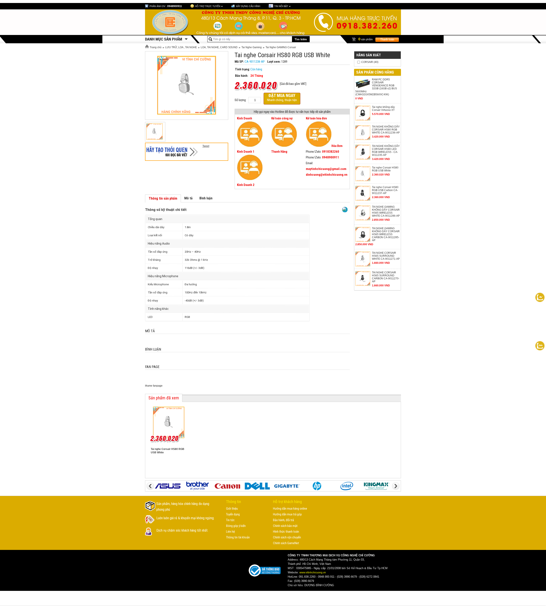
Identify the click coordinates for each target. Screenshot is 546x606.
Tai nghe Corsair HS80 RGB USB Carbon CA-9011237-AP (385, 190)
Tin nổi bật (281, 6)
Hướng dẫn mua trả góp (287, 514)
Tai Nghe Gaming (251, 47)
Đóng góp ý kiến (236, 526)
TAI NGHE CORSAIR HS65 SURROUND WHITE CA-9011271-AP (386, 255)
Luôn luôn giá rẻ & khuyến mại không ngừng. (185, 518)
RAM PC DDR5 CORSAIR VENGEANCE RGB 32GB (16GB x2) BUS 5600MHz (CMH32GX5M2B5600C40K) (376, 87)
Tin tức (230, 520)
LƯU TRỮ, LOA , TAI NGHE (181, 47)
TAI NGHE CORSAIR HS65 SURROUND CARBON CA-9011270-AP (385, 277)
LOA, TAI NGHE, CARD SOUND (219, 47)
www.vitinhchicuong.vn (312, 572)
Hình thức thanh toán (286, 532)
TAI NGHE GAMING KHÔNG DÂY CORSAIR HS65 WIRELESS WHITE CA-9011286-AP (386, 211)
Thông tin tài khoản (238, 537)
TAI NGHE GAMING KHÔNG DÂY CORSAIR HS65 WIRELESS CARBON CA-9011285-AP (386, 234)
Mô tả (188, 198)
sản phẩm (365, 39)
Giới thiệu (232, 508)
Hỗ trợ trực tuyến (207, 6)
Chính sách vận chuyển (287, 537)
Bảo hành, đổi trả (283, 520)
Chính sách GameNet (286, 543)
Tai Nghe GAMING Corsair (281, 47)
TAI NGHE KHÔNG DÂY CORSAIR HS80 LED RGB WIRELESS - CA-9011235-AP (386, 151)
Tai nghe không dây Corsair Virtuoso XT (383, 109)
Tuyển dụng (233, 514)
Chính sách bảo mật (285, 526)
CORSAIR (367, 62)
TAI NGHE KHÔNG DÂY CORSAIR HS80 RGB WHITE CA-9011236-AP (386, 129)
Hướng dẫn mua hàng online (290, 508)
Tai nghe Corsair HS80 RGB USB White (385, 169)
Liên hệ (230, 532)
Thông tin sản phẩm (163, 198)
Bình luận (205, 198)
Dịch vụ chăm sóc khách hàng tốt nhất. (182, 530)
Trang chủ (155, 47)
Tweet (205, 146)
